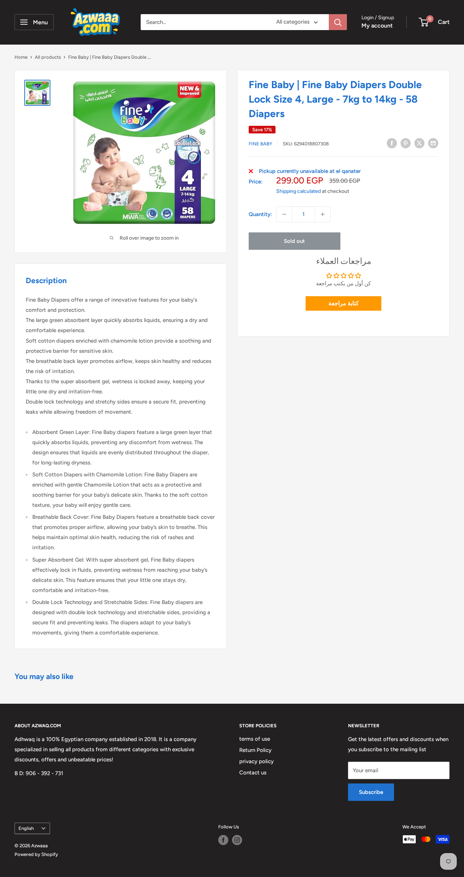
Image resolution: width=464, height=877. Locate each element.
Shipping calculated (298, 191)
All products (48, 57)
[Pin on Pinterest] (406, 143)
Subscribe (371, 792)
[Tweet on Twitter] (419, 143)
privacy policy (256, 761)
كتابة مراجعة (343, 303)
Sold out (294, 241)
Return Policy (255, 750)
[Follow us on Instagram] (237, 840)
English (26, 828)
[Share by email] (433, 143)
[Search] (338, 22)
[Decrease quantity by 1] (284, 214)
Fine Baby (260, 143)
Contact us (252, 772)
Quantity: (260, 214)
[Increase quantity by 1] (322, 214)
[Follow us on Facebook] (223, 840)
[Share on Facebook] (392, 143)
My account (377, 25)
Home (21, 57)
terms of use (254, 739)
